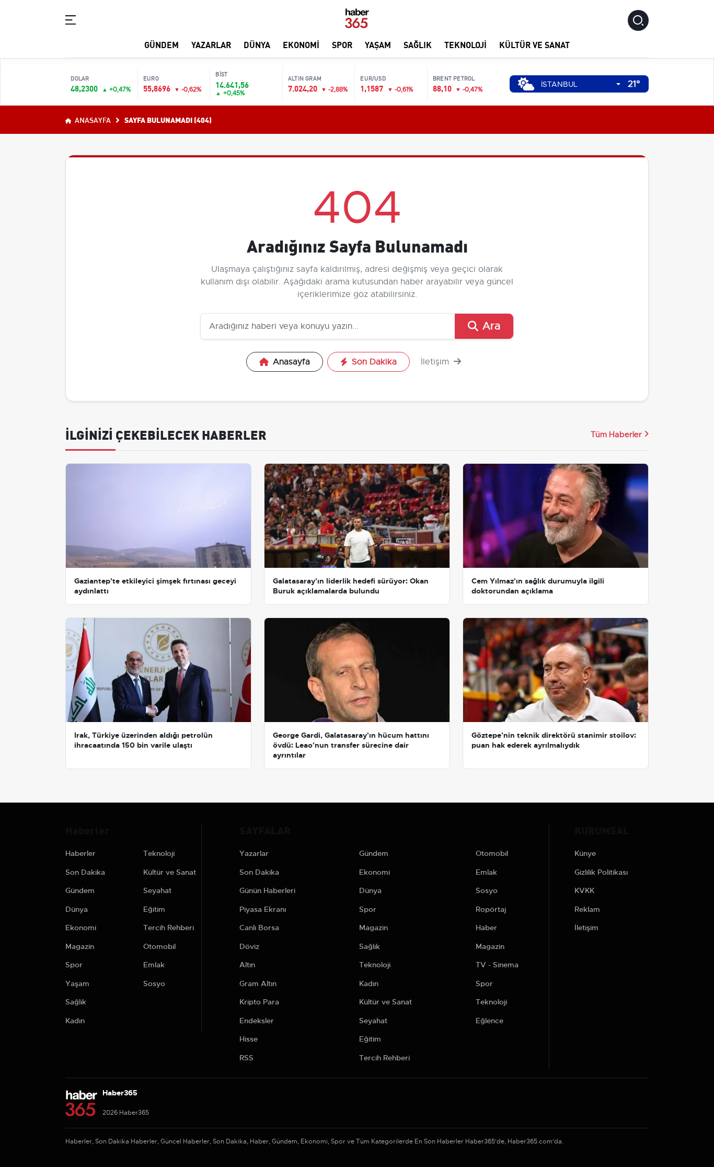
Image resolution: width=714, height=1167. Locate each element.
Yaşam (378, 44)
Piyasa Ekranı (262, 909)
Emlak (154, 964)
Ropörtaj (491, 909)
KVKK (584, 890)
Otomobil (159, 946)
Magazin (79, 946)
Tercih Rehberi (168, 927)
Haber (486, 927)
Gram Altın (258, 983)
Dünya (257, 44)
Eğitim (154, 909)
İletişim (436, 362)
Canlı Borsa (259, 927)
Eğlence (489, 1020)
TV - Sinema (497, 964)
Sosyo (154, 983)
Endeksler (256, 1020)
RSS (246, 1057)
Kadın (75, 1020)
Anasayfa (92, 120)
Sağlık (418, 44)
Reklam (587, 909)
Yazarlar (211, 44)
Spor (342, 44)
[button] (70, 21)
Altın (247, 964)
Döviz (249, 946)
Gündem (161, 44)
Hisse (248, 1039)
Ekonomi (301, 44)
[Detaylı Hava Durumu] (526, 83)
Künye (585, 853)
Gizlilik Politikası (601, 872)
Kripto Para (259, 1001)
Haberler (80, 853)
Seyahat (157, 890)
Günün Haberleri (267, 890)
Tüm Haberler (616, 434)
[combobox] (581, 84)
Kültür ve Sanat (534, 44)
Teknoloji (465, 44)
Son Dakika (374, 362)
